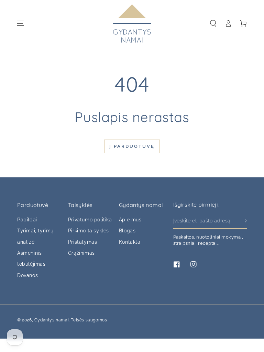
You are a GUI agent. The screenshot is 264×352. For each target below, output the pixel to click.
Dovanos (27, 275)
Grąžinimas (81, 253)
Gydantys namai (51, 320)
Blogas (127, 230)
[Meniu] (20, 23)
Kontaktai (130, 242)
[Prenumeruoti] (244, 221)
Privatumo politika (90, 219)
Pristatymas (82, 242)
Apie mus (130, 219)
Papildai (27, 219)
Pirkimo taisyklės (88, 230)
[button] (213, 23)
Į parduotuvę (132, 146)
